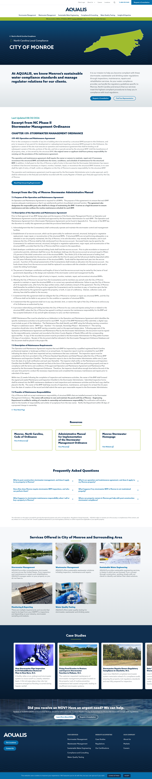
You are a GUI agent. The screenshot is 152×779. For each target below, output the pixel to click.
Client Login (81, 2)
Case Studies (100, 739)
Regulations (100, 744)
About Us (90, 2)
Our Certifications (102, 748)
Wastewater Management (47, 15)
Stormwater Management (27, 15)
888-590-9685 (124, 2)
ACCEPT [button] (126, 775)
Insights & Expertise (124, 15)
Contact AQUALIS (77, 19)
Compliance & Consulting (89, 15)
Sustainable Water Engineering (68, 15)
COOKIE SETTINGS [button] (114, 775)
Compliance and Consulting (78, 753)
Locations (107, 2)
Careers (100, 2)
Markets (126, 744)
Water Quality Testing (108, 15)
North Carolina (22, 36)
